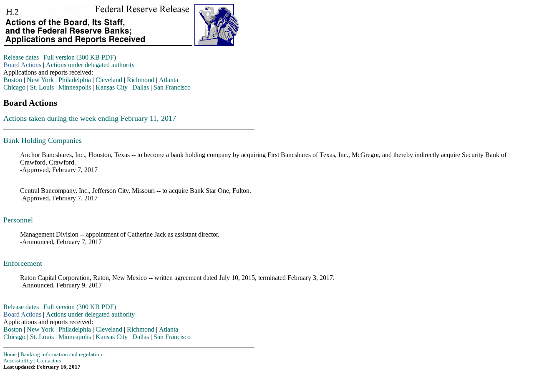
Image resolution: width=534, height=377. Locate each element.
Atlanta (168, 79)
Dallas (140, 87)
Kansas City (112, 87)
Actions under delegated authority (90, 64)
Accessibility (18, 361)
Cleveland (109, 79)
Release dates (21, 57)
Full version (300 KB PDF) (79, 57)
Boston (12, 79)
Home (10, 354)
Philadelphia (74, 79)
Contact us (49, 361)
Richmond (140, 79)
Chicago (14, 87)
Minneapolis (74, 87)
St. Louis (42, 87)
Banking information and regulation (61, 354)
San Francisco (172, 87)
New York (40, 79)
